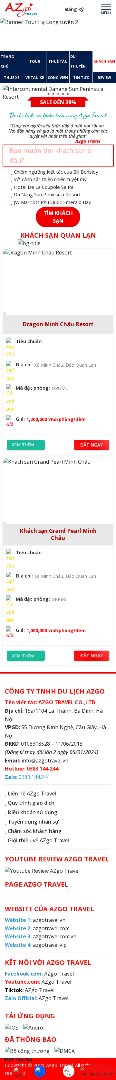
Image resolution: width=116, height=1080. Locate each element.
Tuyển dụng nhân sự (33, 821)
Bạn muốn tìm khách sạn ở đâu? (51, 155)
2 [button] (54, 94)
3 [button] (59, 94)
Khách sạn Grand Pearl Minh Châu (58, 534)
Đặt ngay (91, 445)
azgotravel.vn (35, 919)
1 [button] (49, 94)
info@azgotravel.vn (45, 760)
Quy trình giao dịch (31, 802)
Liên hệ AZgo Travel (32, 793)
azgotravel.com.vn (40, 936)
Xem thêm (23, 445)
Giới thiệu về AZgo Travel (38, 840)
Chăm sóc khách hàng (35, 831)
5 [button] (68, 94)
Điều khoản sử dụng (32, 812)
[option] (58, 34)
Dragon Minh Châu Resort (58, 324)
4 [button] (63, 94)
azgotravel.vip (36, 944)
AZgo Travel (40, 973)
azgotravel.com (37, 928)
